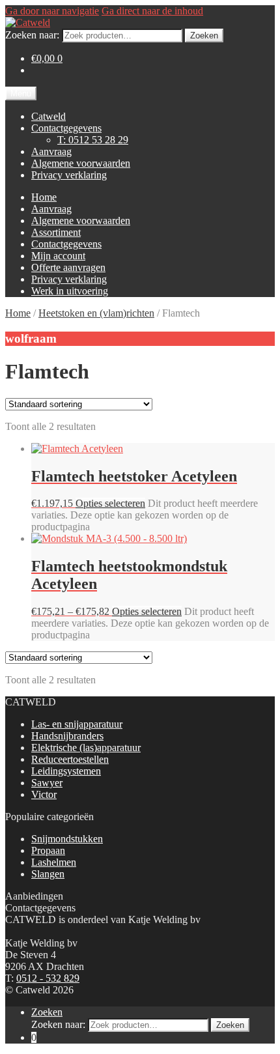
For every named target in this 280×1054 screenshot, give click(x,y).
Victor (44, 794)
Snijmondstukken (67, 838)
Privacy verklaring (69, 174)
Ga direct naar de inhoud (152, 10)
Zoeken (204, 35)
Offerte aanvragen (68, 267)
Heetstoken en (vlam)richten (96, 313)
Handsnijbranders (67, 735)
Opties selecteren (110, 503)
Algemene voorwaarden (80, 163)
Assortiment (56, 232)
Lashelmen (53, 862)
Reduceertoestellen (70, 759)
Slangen (47, 873)
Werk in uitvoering (69, 290)
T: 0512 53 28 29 (92, 139)
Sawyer (47, 782)
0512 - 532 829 (47, 978)
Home (44, 197)
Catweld (48, 116)
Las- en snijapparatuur (76, 724)
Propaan (48, 850)
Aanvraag (51, 151)
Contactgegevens (66, 128)
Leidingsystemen (66, 770)
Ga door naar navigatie (52, 10)
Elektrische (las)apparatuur (86, 747)
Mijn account (58, 255)
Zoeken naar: (32, 34)
